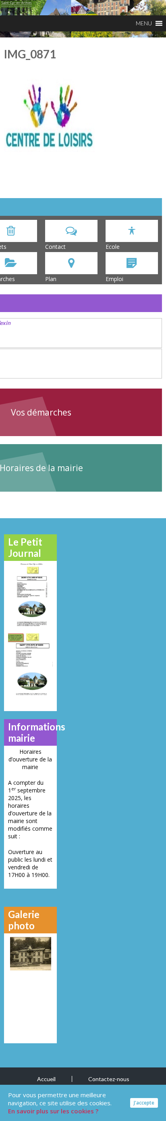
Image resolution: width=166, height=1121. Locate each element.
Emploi (114, 279)
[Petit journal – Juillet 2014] (30, 663)
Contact (55, 246)
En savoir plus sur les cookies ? (53, 1111)
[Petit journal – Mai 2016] (30, 594)
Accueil (46, 1079)
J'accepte (144, 1102)
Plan (50, 279)
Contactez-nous (108, 1079)
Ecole (113, 246)
